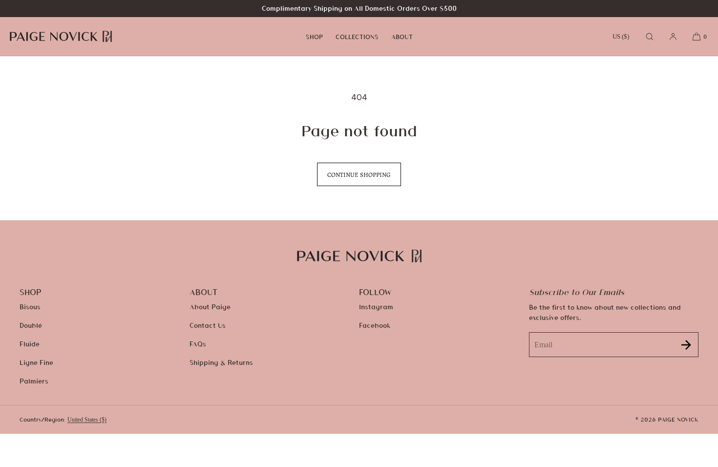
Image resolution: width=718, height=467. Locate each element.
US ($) (620, 36)
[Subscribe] (686, 344)
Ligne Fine (36, 362)
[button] (649, 36)
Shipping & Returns (221, 362)
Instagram (376, 306)
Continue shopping (359, 174)
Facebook (374, 325)
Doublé (31, 325)
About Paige (210, 306)
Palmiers (34, 381)
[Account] (673, 36)
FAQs (198, 344)
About (402, 37)
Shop (314, 37)
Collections (357, 37)
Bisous (30, 306)
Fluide (30, 344)
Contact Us (208, 325)
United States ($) (86, 419)
